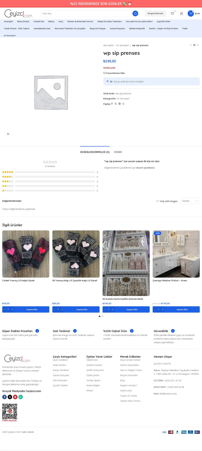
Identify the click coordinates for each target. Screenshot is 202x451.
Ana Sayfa (108, 45)
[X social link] (116, 104)
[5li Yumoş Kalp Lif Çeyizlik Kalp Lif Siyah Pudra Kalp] (75, 254)
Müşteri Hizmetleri (129, 375)
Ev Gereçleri (122, 45)
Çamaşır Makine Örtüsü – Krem (170, 280)
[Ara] (135, 13)
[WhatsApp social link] (123, 104)
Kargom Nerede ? (128, 385)
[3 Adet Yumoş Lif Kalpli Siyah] (25, 254)
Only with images (168, 201)
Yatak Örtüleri (59, 365)
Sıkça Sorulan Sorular (130, 359)
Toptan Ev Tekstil (128, 395)
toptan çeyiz (126, 390)
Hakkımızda (91, 359)
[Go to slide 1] (99, 316)
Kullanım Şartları (94, 365)
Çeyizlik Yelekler (60, 385)
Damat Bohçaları (61, 375)
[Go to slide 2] (102, 316)
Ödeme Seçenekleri (129, 365)
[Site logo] (18, 13)
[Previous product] (191, 45)
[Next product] (198, 45)
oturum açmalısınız (145, 167)
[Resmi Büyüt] (8, 134)
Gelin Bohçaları (60, 380)
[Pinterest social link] (120, 104)
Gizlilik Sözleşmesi (95, 370)
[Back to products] (194, 45)
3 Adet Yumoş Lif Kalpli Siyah (18, 280)
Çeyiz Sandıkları (60, 359)
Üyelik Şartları (92, 375)
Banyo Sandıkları (61, 370)
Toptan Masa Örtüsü (130, 400)
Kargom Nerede (155, 13)
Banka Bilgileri (93, 385)
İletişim (89, 390)
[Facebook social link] (112, 104)
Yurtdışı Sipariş (93, 380)
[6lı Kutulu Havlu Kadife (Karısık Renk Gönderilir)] (126, 263)
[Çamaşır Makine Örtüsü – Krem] (176, 254)
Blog (122, 380)
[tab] (95, 150)
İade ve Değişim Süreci (131, 370)
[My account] (181, 13)
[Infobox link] (20, 331)
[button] (25, 309)
